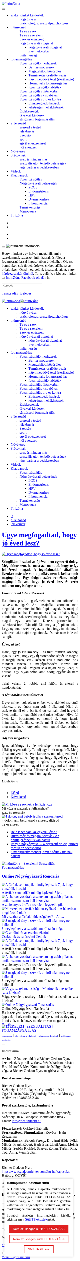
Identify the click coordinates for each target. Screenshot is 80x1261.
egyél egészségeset (33, 143)
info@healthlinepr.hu (26, 1121)
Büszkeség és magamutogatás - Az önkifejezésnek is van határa (35, 838)
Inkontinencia (38, 203)
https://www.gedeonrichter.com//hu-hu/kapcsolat (36, 1171)
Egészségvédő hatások (44, 103)
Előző (15, 793)
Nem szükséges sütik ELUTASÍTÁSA (38, 1239)
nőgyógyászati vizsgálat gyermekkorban (45, 49)
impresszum (7, 1036)
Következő (18, 797)
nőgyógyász (28, 19)
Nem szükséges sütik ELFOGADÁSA (38, 1229)
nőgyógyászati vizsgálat (36, 43)
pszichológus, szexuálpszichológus (44, 23)
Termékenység (30, 207)
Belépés (25, 293)
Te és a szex (28, 31)
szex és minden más (33, 159)
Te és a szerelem (31, 35)
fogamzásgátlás (21, 59)
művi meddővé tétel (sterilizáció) (51, 79)
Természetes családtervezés (47, 75)
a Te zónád (18, 123)
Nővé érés (18, 151)
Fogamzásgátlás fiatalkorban (39, 91)
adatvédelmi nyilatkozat (25, 1036)
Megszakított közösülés (44, 71)
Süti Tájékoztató (36, 1219)
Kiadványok (19, 175)
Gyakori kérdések (32, 115)
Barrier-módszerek (41, 67)
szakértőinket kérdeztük (27, 15)
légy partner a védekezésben (39, 167)
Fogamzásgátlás (31, 179)
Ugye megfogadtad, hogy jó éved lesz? (39, 539)
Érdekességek (29, 111)
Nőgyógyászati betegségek (38, 183)
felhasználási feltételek (48, 1036)
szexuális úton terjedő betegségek (43, 163)
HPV (32, 195)
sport (23, 139)
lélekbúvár (27, 131)
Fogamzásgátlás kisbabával (39, 95)
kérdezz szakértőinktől (17, 273)
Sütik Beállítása (39, 1249)
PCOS (33, 187)
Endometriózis (38, 191)
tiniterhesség (28, 55)
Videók (16, 171)
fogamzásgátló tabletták (44, 87)
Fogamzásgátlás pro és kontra (40, 99)
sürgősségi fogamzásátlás (37, 119)
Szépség (25, 135)
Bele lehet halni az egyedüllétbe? (34, 832)
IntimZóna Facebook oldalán (26, 277)
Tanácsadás (10, 293)
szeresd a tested (30, 127)
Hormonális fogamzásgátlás (47, 83)
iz (12, 516)
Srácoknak (18, 155)
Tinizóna (17, 215)
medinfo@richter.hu (16, 1257)
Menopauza (28, 211)
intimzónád (18, 27)
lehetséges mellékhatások (46, 107)
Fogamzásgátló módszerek (38, 63)
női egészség (28, 147)
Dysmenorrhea (38, 199)
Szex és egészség (32, 39)
